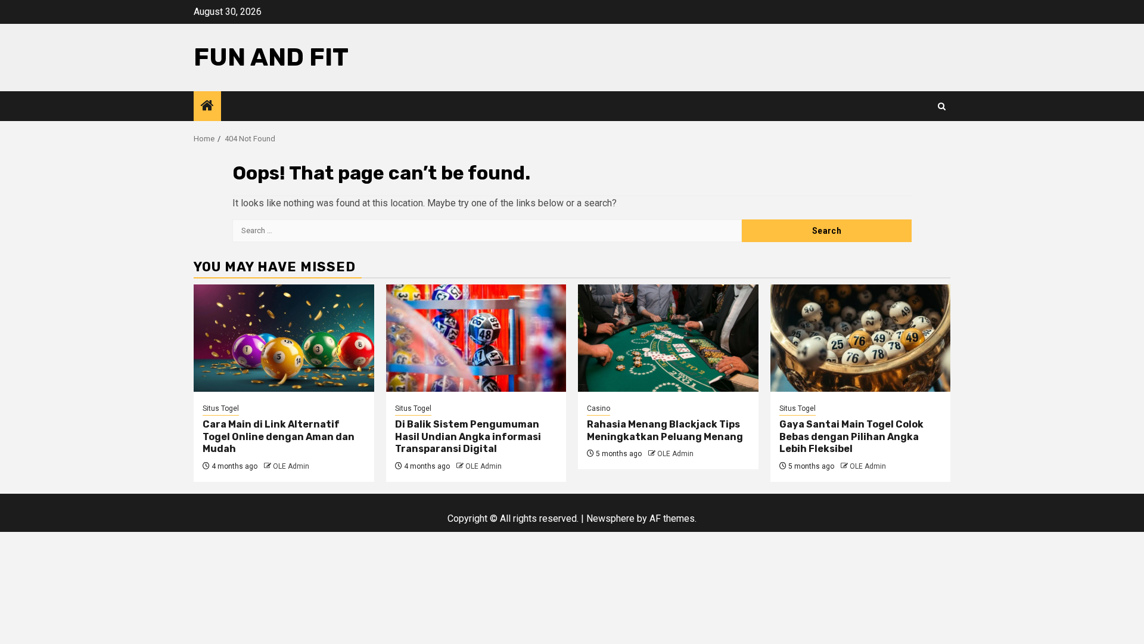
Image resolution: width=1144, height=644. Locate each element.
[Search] (941, 106)
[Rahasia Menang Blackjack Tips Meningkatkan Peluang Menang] (668, 338)
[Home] (207, 106)
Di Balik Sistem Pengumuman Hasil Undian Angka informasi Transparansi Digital (468, 437)
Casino (598, 408)
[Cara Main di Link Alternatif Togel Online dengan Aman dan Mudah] (284, 338)
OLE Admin (291, 466)
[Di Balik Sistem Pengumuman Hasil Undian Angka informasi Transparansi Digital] (476, 338)
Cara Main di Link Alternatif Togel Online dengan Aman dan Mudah (279, 437)
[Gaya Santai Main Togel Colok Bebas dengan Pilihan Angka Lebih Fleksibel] (860, 338)
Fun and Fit (271, 57)
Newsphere (610, 518)
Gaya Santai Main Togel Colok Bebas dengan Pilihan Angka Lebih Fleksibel (851, 437)
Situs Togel (221, 408)
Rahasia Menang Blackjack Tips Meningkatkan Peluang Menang (665, 430)
